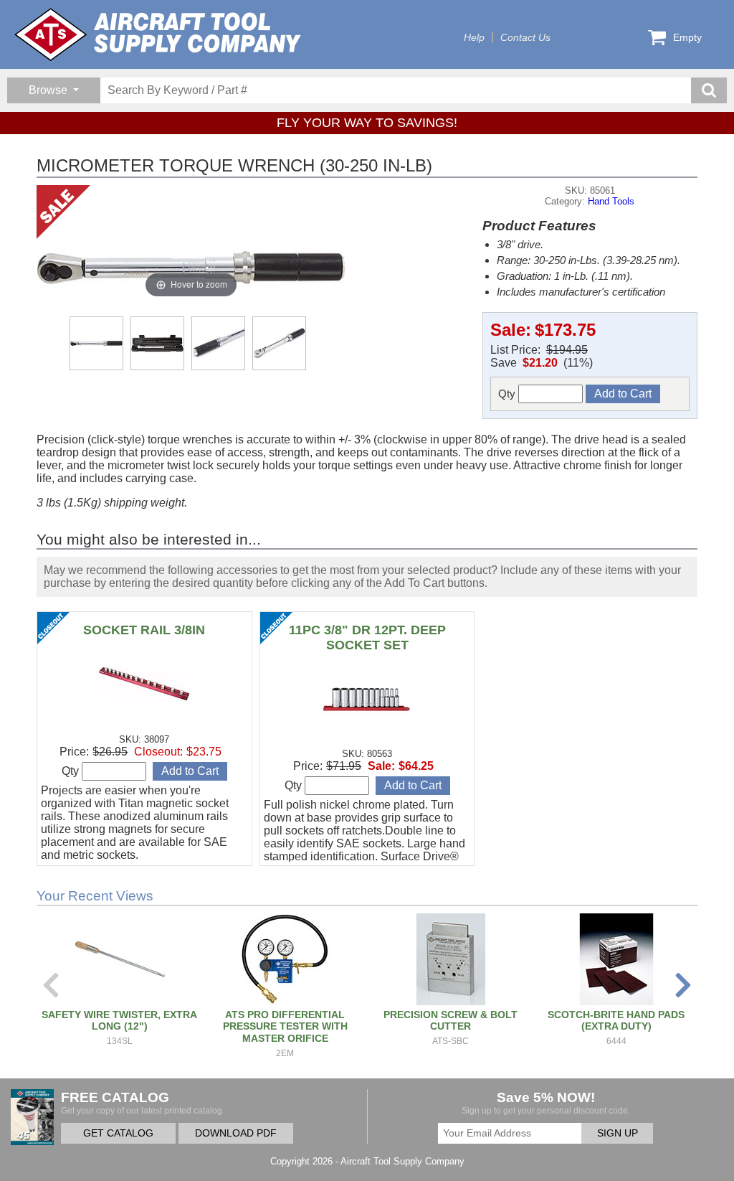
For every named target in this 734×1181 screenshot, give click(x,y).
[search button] (709, 90)
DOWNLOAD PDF (236, 1133)
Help (474, 37)
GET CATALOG (118, 1133)
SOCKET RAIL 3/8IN (144, 630)
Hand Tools (611, 201)
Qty (508, 393)
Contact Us (525, 37)
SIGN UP (617, 1133)
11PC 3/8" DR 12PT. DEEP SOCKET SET (367, 637)
